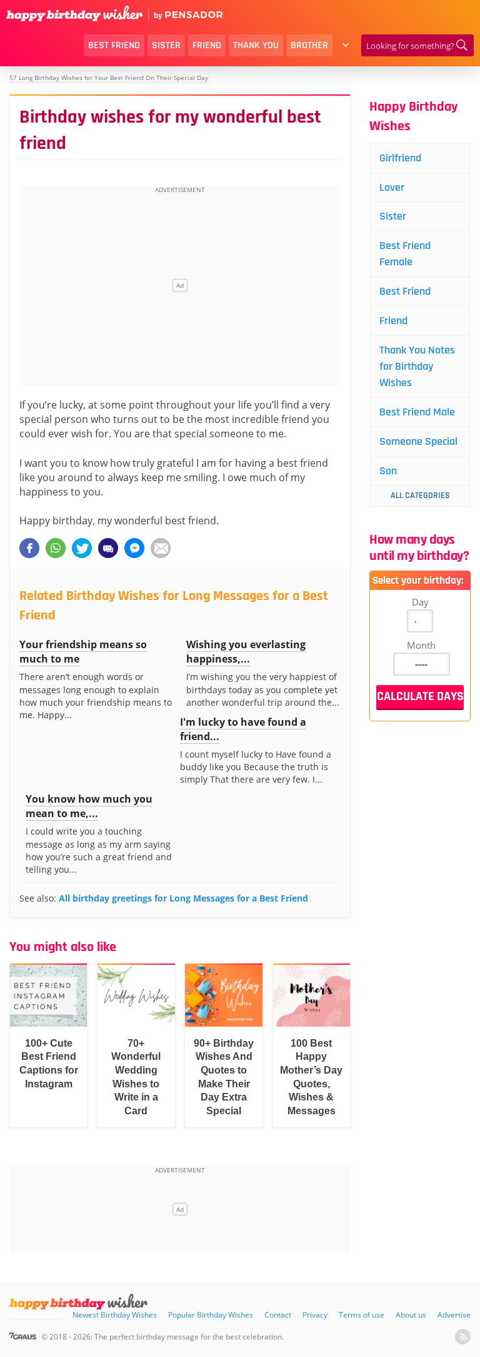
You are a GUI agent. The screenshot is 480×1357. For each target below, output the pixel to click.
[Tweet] (82, 548)
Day (420, 602)
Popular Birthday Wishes (210, 1314)
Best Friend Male (417, 412)
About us (411, 1314)
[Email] (161, 548)
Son (388, 471)
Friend (206, 45)
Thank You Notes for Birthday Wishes (417, 366)
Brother (309, 45)
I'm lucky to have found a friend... (243, 729)
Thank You (256, 45)
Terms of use (361, 1314)
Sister (166, 45)
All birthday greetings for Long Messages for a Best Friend (183, 898)
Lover (391, 187)
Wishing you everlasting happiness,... (246, 652)
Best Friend (114, 45)
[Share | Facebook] (29, 548)
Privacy (315, 1314)
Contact (277, 1314)
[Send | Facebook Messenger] (134, 548)
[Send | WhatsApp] (56, 548)
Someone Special (418, 441)
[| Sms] (108, 548)
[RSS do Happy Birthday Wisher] (463, 1336)
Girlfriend (400, 158)
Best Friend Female (405, 253)
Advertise (454, 1314)
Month (421, 645)
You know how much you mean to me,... (89, 806)
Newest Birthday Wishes (114, 1314)
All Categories (420, 495)
